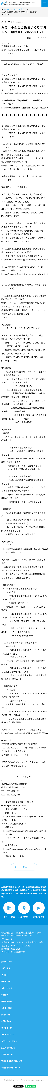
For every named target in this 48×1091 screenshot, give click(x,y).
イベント (4, 975)
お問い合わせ (6, 1021)
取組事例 (4, 994)
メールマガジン (19, 9)
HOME (6, 9)
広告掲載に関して (8, 1047)
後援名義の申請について (10, 1067)
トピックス (5, 968)
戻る (25, 866)
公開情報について (8, 1054)
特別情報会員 (6, 1001)
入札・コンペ (6, 988)
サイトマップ (6, 1028)
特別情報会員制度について (11, 1061)
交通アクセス (6, 1014)
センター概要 (6, 1008)
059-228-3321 (17, 945)
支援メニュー (6, 961)
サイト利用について (9, 1034)
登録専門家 (5, 981)
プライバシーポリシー (10, 1041)
